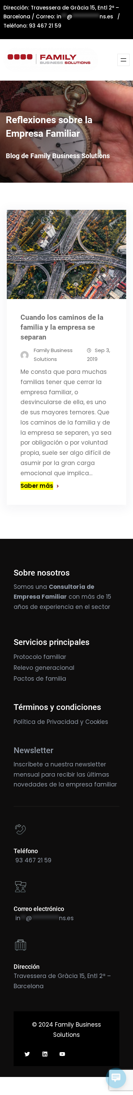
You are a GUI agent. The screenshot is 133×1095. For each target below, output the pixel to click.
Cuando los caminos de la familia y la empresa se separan (61, 327)
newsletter (90, 764)
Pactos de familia (40, 679)
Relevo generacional (44, 668)
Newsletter (33, 750)
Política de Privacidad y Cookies (61, 722)
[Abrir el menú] (123, 60)
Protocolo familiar (40, 657)
